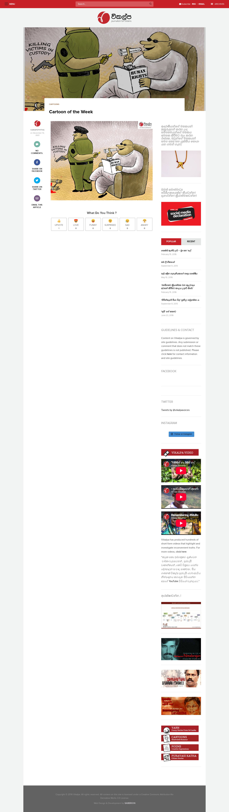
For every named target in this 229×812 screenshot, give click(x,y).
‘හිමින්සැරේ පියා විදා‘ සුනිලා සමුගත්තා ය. (180, 300)
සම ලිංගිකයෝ (168, 262)
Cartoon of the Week (71, 112)
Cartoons (54, 104)
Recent (191, 241)
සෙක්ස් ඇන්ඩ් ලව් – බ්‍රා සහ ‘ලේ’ (176, 250)
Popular (171, 241)
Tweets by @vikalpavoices (175, 410)
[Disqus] (103, 277)
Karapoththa (37, 130)
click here (181, 551)
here (169, 354)
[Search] (150, 4)
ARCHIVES (219, 4)
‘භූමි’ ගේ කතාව (168, 311)
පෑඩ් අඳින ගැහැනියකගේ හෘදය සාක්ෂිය (179, 273)
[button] (114, 69)
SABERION (130, 803)
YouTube (173, 581)
